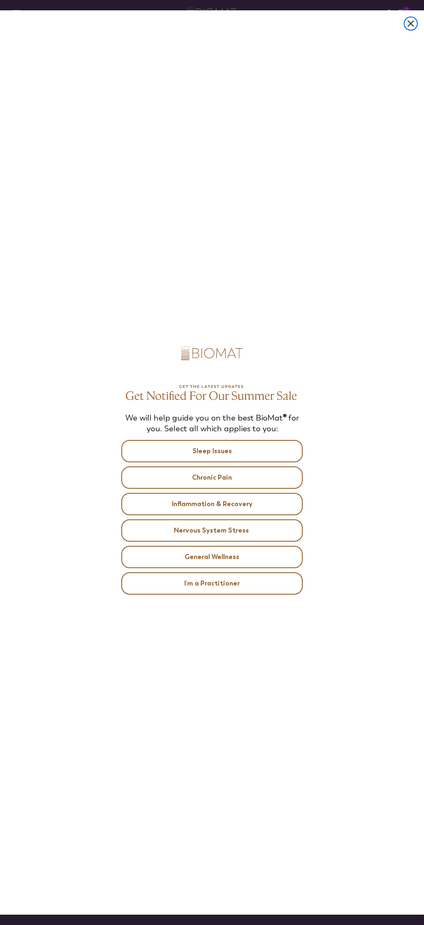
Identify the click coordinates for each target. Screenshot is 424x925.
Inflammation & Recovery (212, 504)
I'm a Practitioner (212, 583)
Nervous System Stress (212, 530)
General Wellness (212, 556)
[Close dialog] (410, 23)
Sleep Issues (212, 451)
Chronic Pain (212, 477)
